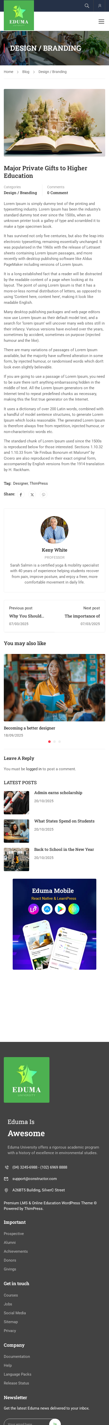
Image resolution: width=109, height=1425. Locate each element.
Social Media (15, 1313)
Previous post (20, 608)
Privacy (10, 1330)
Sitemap (11, 1322)
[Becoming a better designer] (54, 687)
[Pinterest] (43, 494)
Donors (10, 1260)
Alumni (10, 1242)
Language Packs (17, 1374)
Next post (91, 608)
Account (99, 5)
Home (8, 72)
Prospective (14, 1233)
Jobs (8, 1304)
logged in (34, 769)
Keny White (54, 550)
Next (101, 123)
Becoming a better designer (29, 727)
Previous (8, 123)
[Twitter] (32, 494)
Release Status (16, 1383)
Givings (10, 1269)
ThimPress (39, 483)
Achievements (16, 1251)
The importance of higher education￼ (82, 618)
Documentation (17, 1356)
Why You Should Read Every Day (25, 618)
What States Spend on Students (64, 820)
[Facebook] (21, 494)
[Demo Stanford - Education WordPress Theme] (19, 15)
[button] (49, 741)
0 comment (57, 192)
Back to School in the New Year (64, 849)
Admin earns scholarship (58, 792)
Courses (11, 1295)
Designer (20, 483)
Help (8, 1365)
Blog (25, 72)
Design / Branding (53, 72)
